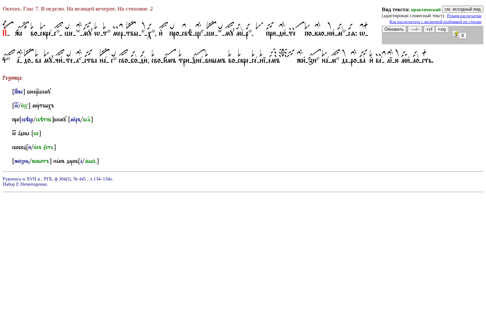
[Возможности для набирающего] (456, 35)
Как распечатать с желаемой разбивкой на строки (435, 22)
